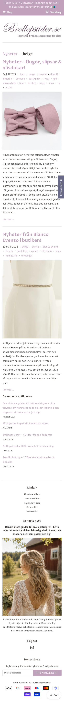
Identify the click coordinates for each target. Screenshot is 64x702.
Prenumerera (47, 673)
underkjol (26, 255)
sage (42, 83)
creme (34, 251)
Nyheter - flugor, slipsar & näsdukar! (32, 65)
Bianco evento (51, 246)
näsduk (32, 83)
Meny (9, 12)
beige (32, 74)
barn (22, 74)
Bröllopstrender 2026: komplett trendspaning (28, 446)
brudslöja (22, 251)
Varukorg (56, 12)
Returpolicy (32, 507)
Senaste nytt (32, 521)
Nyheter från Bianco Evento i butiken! (25, 237)
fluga (47, 78)
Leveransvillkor (32, 498)
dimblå (54, 74)
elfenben (47, 251)
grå (55, 78)
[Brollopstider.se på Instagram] (32, 648)
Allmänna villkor (32, 494)
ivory (58, 251)
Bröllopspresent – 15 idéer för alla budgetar (27, 434)
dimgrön (7, 78)
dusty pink (34, 78)
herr (21, 83)
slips (51, 83)
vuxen (9, 87)
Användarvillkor (32, 502)
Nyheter (9, 53)
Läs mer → (8, 219)
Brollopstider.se (43, 682)
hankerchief (9, 83)
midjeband (12, 255)
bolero (9, 251)
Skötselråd (32, 511)
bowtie (43, 74)
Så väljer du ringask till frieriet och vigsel (25, 423)
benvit (35, 246)
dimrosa (20, 78)
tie (59, 83)
